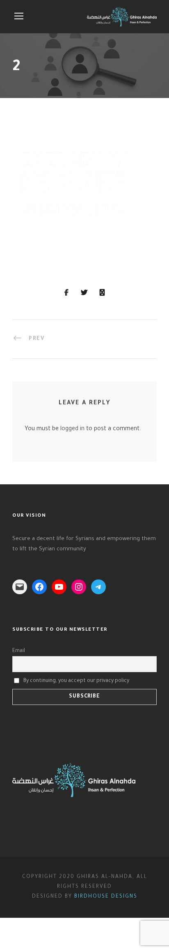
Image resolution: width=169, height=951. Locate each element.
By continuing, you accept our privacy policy (76, 681)
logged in (72, 429)
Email (18, 651)
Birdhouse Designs (105, 897)
